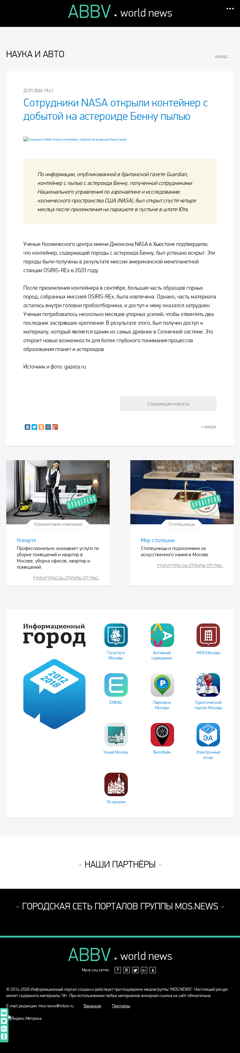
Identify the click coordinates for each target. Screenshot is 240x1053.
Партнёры (121, 1006)
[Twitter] (34, 427)
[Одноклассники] (41, 427)
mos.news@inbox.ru (55, 1006)
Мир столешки (158, 540)
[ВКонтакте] (27, 427)
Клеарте (26, 540)
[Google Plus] (55, 427)
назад (221, 56)
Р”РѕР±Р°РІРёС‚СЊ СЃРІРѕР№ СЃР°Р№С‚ (66, 578)
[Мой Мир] (48, 427)
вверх (210, 427)
